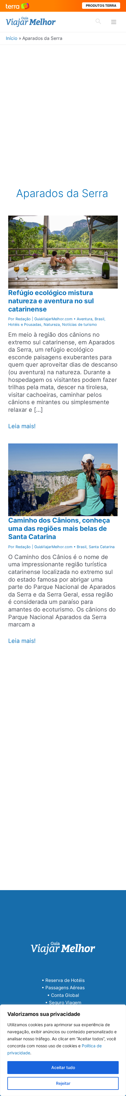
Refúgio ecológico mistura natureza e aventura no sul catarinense (51, 301)
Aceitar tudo (63, 1067)
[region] (63, 1050)
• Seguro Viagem (63, 1002)
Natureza (52, 324)
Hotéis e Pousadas (24, 324)
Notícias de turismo (79, 324)
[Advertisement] (63, 111)
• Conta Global (63, 995)
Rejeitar (63, 1083)
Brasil (99, 319)
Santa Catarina (102, 547)
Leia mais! (22, 426)
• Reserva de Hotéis (63, 980)
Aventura (84, 319)
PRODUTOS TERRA (101, 5)
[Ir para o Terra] (17, 5)
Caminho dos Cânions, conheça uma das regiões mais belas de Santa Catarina (59, 528)
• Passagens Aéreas (63, 987)
